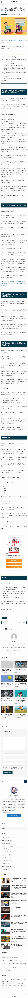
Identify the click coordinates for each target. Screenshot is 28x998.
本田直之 (10, 985)
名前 (4, 752)
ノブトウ (14, 641)
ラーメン (9, 983)
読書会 (9, 987)
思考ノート (4, 14)
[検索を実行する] (25, 781)
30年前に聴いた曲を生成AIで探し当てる (10, 957)
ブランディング (13, 981)
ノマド (3, 981)
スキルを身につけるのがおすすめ (13, 78)
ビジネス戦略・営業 (8, 851)
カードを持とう (8, 76)
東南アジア (23, 985)
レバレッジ (14, 983)
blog (2, 979)
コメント (5, 735)
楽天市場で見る (14, 563)
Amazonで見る (14, 560)
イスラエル (10, 979)
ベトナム (19, 981)
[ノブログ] (14, 1)
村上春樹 (14, 985)
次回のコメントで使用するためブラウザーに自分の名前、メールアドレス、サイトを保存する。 (14, 768)
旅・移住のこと (7, 857)
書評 (6, 985)
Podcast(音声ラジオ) (8, 840)
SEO (5, 979)
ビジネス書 (7, 981)
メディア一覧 (14, 815)
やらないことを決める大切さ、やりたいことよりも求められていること (14, 964)
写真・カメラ (6, 843)
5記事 (13, 810)
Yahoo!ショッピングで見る (14, 567)
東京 (19, 985)
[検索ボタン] (26, 1)
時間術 (3, 985)
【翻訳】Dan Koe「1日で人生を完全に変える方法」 (13, 960)
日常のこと (6, 863)
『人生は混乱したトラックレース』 (9, 967)
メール (5, 757)
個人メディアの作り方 (9, 837)
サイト (4, 762)
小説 (22, 983)
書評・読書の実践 (8, 860)
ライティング (4, 983)
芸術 (2, 987)
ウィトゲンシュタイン (17, 979)
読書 (5, 987)
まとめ (5, 80)
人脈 (19, 983)
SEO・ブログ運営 (8, 846)
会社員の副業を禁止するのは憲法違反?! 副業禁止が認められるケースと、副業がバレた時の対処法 (14, 283)
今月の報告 (6, 848)
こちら (16, 650)
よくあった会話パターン (11, 63)
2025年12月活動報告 (6, 970)
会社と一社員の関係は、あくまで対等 (13, 65)
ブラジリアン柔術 (7, 854)
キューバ (24, 979)
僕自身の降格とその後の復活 (16, 40)
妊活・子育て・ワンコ (9, 866)
